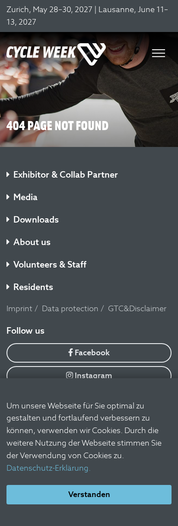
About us (32, 242)
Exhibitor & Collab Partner (65, 174)
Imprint (19, 308)
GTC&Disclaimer (137, 308)
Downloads (36, 219)
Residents (33, 287)
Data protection (70, 308)
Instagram (92, 375)
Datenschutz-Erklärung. (48, 468)
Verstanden (89, 494)
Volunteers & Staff (49, 264)
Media (25, 197)
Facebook (91, 352)
